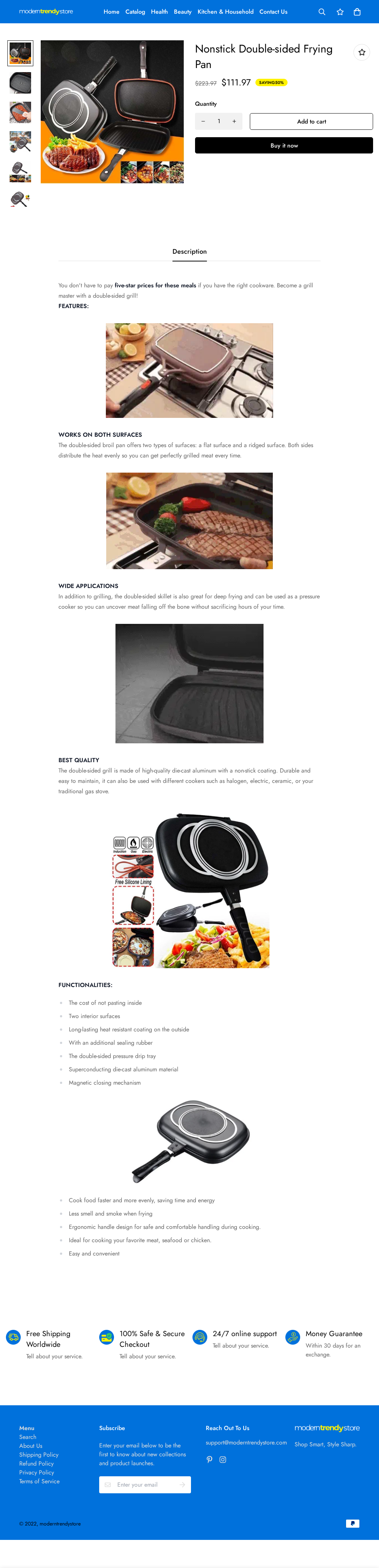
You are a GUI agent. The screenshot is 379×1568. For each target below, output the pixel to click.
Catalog (135, 11)
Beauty (183, 11)
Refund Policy (36, 1463)
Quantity (206, 103)
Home (112, 11)
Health (159, 11)
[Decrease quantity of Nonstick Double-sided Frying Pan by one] (203, 121)
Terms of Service (39, 1481)
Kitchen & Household (226, 11)
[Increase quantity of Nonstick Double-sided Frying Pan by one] (234, 121)
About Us (30, 1446)
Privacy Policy (36, 1472)
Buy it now (284, 145)
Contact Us (273, 11)
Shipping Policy (38, 1454)
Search (27, 1437)
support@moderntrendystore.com (246, 1442)
